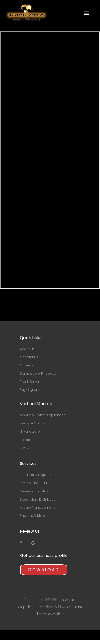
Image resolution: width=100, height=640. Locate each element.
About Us (27, 349)
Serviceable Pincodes (38, 373)
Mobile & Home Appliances (42, 415)
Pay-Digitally (30, 389)
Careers (27, 365)
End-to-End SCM (33, 483)
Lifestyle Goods (32, 423)
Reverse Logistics (34, 491)
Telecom (27, 440)
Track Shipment (33, 381)
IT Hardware (30, 431)
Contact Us (29, 357)
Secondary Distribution (39, 499)
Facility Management (37, 507)
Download (44, 570)
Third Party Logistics (36, 475)
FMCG (24, 448)
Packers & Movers (34, 515)
